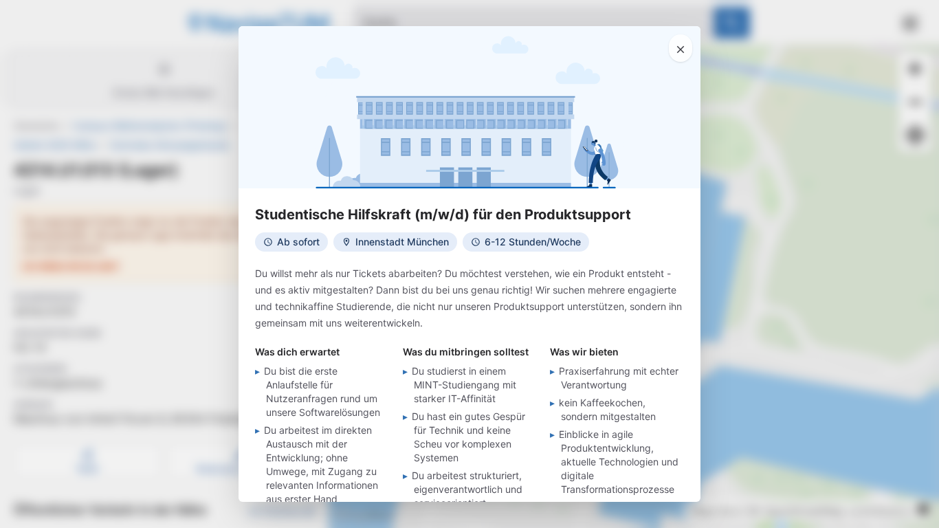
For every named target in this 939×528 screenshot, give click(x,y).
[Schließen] (680, 48)
